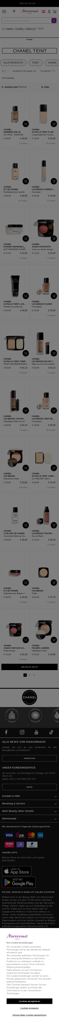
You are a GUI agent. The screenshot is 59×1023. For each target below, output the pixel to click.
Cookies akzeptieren (29, 1001)
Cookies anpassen (29, 1008)
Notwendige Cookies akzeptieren (29, 1015)
